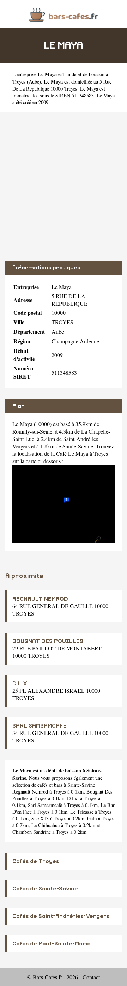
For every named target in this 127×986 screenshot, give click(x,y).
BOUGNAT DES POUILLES (47, 641)
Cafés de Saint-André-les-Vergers (60, 916)
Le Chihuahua (45, 825)
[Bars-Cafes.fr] (63, 14)
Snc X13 (40, 818)
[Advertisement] (63, 186)
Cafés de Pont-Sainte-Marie (51, 944)
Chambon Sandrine (31, 831)
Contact (91, 977)
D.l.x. (73, 798)
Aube (34, 81)
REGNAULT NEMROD (40, 599)
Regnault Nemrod (30, 791)
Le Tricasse (81, 811)
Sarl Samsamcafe (45, 805)
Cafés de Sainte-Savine (45, 889)
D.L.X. (20, 683)
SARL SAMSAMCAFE (39, 726)
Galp (92, 818)
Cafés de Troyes (35, 861)
